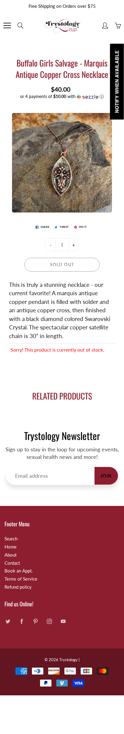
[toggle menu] (7, 25)
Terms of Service (21, 578)
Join (106, 475)
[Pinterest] (35, 621)
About (11, 554)
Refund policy (18, 587)
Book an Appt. (19, 570)
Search (11, 538)
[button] (62, 97)
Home (11, 546)
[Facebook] (21, 621)
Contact (12, 563)
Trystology (68, 659)
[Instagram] (49, 621)
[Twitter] (7, 621)
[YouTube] (63, 621)
